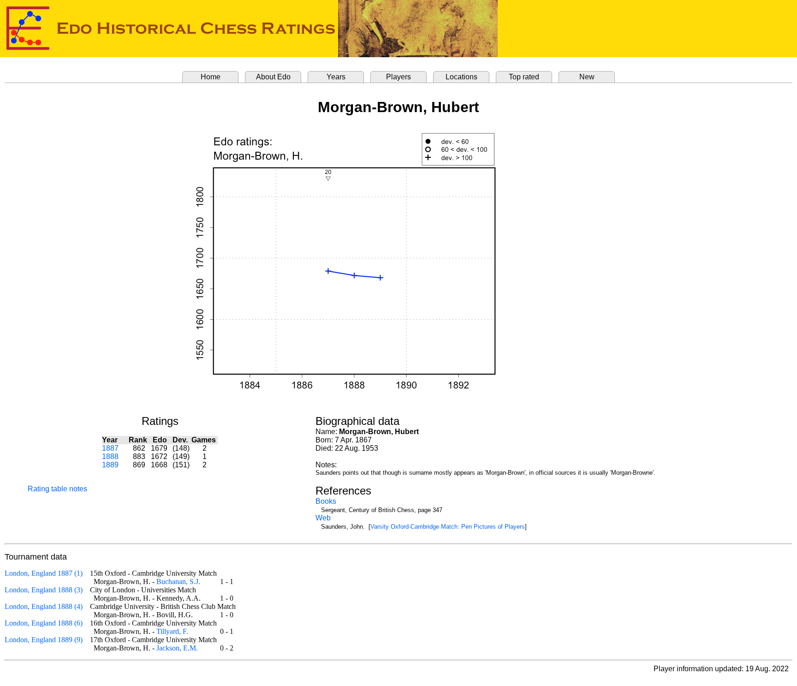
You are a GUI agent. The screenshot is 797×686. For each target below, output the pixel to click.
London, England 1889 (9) (44, 640)
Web (323, 518)
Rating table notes (57, 489)
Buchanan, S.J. (178, 581)
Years (336, 77)
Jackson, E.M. (177, 648)
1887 (110, 448)
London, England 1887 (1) (44, 573)
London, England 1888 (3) (44, 590)
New (587, 77)
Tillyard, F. (172, 631)
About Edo (273, 77)
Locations (461, 77)
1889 (110, 465)
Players (398, 77)
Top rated (524, 77)
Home (210, 77)
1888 (110, 456)
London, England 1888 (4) (44, 606)
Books (325, 501)
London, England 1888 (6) (44, 623)
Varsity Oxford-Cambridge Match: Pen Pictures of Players (447, 526)
